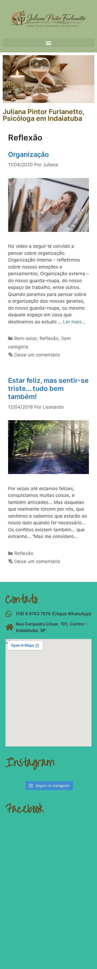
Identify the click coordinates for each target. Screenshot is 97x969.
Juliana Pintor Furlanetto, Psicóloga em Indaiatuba (43, 115)
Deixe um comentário (37, 355)
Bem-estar (25, 338)
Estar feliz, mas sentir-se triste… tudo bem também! (48, 388)
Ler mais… (74, 321)
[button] (48, 42)
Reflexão (49, 338)
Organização (28, 154)
